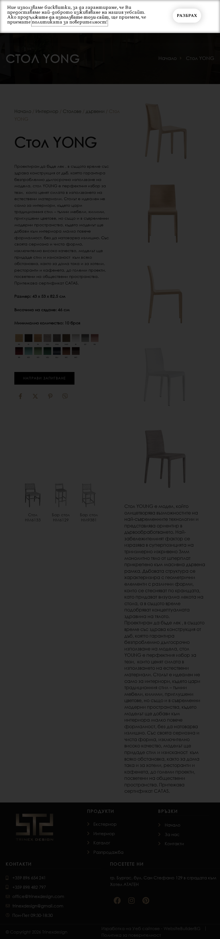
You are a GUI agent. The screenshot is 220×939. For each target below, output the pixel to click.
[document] (110, 469)
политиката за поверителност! (69, 22)
